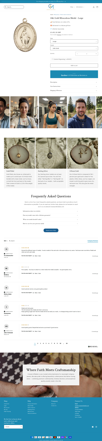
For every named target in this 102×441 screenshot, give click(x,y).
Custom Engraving (63, 59)
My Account (6, 407)
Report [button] (36, 255)
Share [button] (39, 255)
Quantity (52, 53)
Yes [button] (33, 255)
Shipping (59, 34)
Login (5, 405)
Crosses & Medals (45, 440)
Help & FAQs (30, 405)
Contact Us (53, 405)
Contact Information (32, 403)
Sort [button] (5, 240)
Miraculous (56, 14)
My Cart (5, 409)
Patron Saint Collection (65, 14)
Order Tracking (7, 411)
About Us (53, 403)
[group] (51, 255)
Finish (52, 45)
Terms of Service (31, 407)
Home (51, 14)
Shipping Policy (31, 409)
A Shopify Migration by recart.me (56, 440)
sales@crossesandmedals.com (82, 405)
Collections (6, 403)
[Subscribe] (21, 427)
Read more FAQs (51, 230)
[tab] (93, 241)
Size (51, 38)
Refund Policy (31, 411)
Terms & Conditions (32, 413)
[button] (14, 7)
